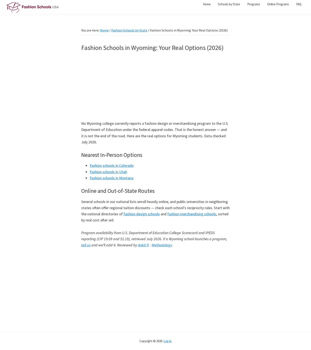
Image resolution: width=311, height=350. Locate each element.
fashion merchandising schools (191, 213)
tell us (86, 245)
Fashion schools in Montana (111, 178)
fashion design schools (142, 213)
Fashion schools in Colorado (112, 165)
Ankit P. (143, 245)
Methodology (162, 245)
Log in (168, 341)
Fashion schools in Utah (108, 171)
